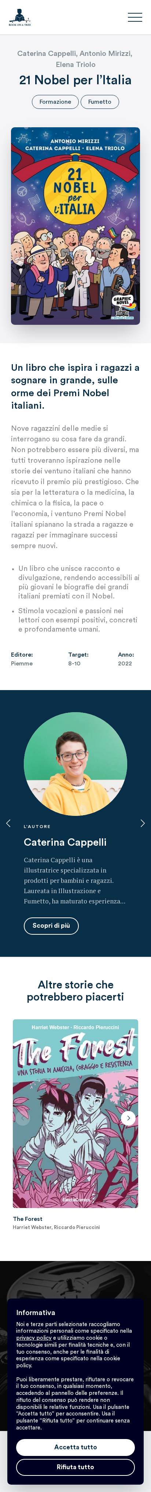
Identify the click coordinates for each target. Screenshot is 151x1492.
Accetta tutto (75, 1447)
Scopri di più (51, 926)
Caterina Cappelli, (48, 53)
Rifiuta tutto (75, 1467)
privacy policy (34, 1338)
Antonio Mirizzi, (107, 53)
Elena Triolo (76, 64)
